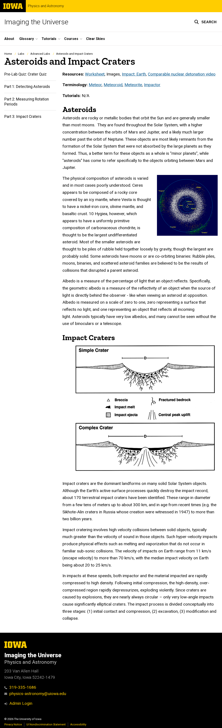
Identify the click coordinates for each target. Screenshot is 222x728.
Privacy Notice (13, 724)
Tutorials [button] (49, 39)
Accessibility (78, 724)
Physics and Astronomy (46, 6)
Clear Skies (95, 39)
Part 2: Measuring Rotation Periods (26, 101)
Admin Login (20, 703)
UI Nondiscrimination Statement (46, 724)
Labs (21, 53)
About (9, 39)
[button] (205, 22)
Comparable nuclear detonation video (181, 74)
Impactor (152, 84)
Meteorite (133, 84)
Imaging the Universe (36, 21)
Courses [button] (71, 39)
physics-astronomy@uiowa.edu (37, 693)
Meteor (95, 84)
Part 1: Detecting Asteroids (27, 86)
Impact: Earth (134, 74)
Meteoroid (113, 84)
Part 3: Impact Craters (22, 116)
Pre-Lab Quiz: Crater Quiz (25, 74)
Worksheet (94, 74)
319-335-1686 (22, 687)
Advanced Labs (40, 53)
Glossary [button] (26, 39)
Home (8, 53)
